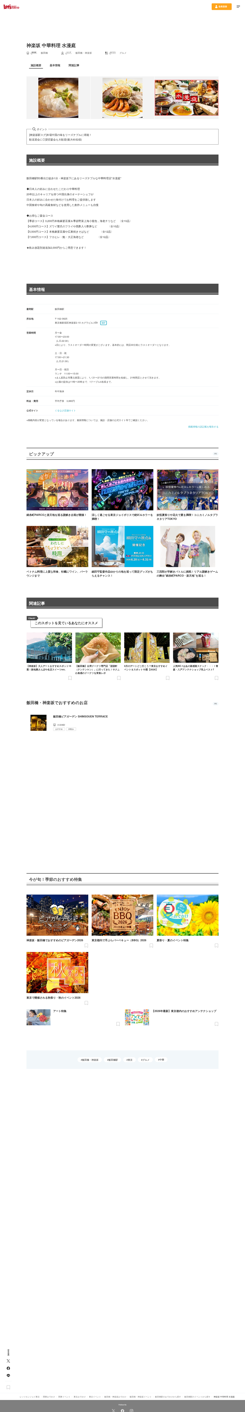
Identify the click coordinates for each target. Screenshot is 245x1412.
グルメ (146, 1059)
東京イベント (95, 1396)
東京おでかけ (80, 1396)
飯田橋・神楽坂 (90, 1059)
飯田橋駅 (113, 1059)
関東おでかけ (49, 1396)
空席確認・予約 (49, 820)
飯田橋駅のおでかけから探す (168, 1396)
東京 (130, 1059)
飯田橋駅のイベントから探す (197, 1396)
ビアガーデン (196, 852)
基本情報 (37, 289)
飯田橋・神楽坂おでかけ (115, 1396)
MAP (103, 323)
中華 (162, 1059)
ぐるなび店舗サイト (65, 410)
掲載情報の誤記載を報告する (203, 426)
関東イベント (64, 1396)
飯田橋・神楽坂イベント (141, 1396)
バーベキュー (178, 852)
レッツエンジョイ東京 (30, 1396)
